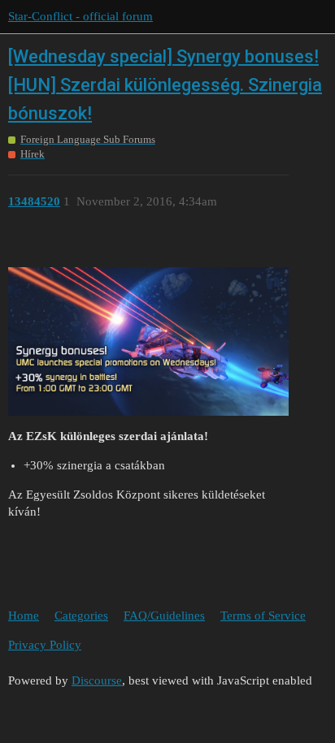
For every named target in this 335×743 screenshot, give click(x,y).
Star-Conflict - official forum (80, 16)
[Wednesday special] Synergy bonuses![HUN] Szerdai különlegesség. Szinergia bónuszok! (165, 84)
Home (23, 615)
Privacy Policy (44, 644)
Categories (81, 615)
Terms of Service (263, 615)
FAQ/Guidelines (164, 615)
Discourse (97, 680)
